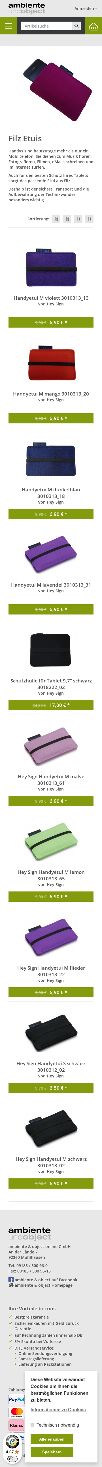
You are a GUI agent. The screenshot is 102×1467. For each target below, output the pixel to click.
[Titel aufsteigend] (67, 219)
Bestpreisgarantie (31, 1317)
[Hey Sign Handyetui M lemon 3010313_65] (51, 842)
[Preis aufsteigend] (89, 219)
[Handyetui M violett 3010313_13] (51, 268)
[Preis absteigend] (78, 219)
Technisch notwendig (58, 1425)
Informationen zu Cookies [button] (58, 1409)
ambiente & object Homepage (44, 1285)
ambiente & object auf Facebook (46, 1279)
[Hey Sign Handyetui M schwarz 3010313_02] (51, 1129)
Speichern (52, 1452)
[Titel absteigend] (56, 219)
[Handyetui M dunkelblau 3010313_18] (51, 459)
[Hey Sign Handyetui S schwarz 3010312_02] (51, 1033)
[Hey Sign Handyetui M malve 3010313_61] (51, 746)
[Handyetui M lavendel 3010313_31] (51, 554)
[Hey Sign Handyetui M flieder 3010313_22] (51, 938)
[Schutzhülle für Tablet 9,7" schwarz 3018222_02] (51, 650)
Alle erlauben (52, 1439)
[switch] (12, 1459)
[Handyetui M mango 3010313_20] (51, 363)
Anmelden (85, 8)
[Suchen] (76, 26)
